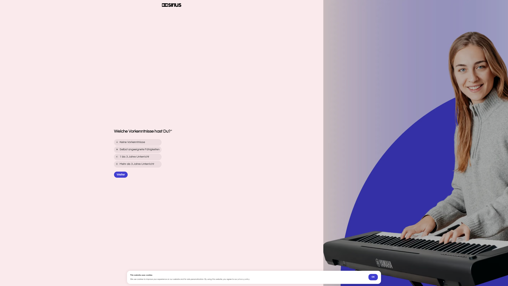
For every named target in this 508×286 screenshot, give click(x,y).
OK (373, 277)
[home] (171, 5)
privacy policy (244, 279)
